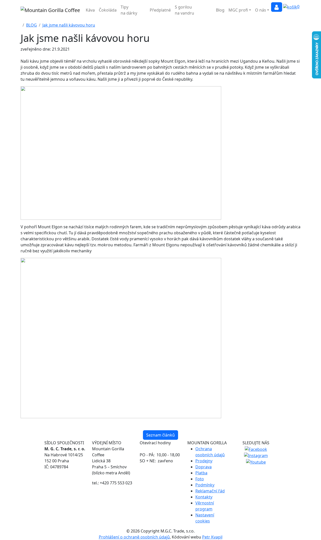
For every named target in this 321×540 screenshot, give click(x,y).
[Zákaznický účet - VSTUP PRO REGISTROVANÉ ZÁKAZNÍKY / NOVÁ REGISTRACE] (276, 7)
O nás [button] (260, 10)
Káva (90, 10)
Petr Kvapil (212, 537)
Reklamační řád (210, 491)
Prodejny (203, 461)
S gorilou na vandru (184, 10)
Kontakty (203, 497)
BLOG (31, 25)
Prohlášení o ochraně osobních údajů (134, 537)
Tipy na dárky (129, 10)
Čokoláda (108, 10)
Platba (201, 473)
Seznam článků (160, 435)
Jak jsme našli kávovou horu (68, 25)
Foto (199, 479)
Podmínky (204, 485)
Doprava (203, 467)
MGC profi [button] (238, 10)
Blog (220, 10)
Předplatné (160, 10)
